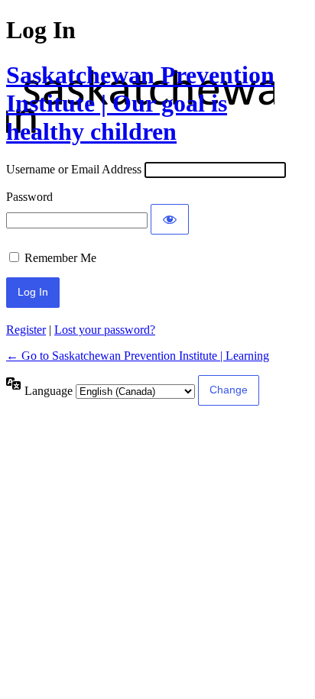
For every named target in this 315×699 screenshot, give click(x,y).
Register (26, 329)
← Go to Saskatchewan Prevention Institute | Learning (137, 355)
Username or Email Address (73, 169)
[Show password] (170, 219)
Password (29, 196)
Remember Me (60, 257)
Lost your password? (104, 329)
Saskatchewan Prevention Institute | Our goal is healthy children (140, 103)
